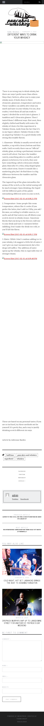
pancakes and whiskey (27, 455)
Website (5, 687)
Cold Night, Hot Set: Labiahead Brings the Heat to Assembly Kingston (22, 581)
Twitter (22, 474)
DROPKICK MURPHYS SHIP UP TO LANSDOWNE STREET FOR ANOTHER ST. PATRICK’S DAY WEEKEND (22, 623)
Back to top (21, 721)
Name (5, 665)
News (9, 32)
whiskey (16, 32)
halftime (10, 455)
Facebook (22, 471)
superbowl (8, 458)
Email (5, 676)
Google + (22, 481)
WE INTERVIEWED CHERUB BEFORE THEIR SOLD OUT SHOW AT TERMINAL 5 (22, 529)
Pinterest (22, 477)
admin (15, 495)
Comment (6, 639)
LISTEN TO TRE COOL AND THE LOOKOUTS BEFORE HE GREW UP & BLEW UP (22, 517)
